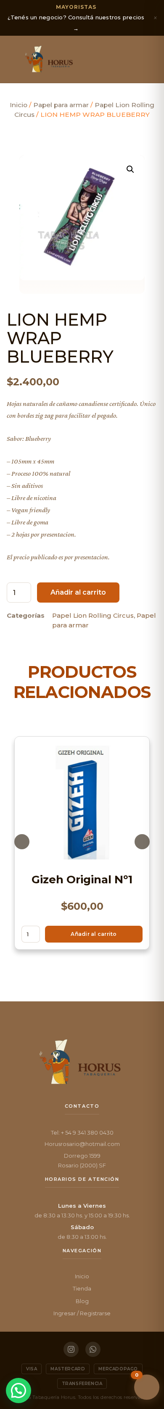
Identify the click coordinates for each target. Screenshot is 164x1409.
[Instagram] (71, 1349)
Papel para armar (61, 105)
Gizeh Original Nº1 (82, 879)
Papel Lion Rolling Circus (93, 615)
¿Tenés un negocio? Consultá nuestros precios (76, 18)
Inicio (18, 105)
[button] (14, 59)
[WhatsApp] (93, 1349)
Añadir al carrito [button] (93, 934)
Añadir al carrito (78, 592)
